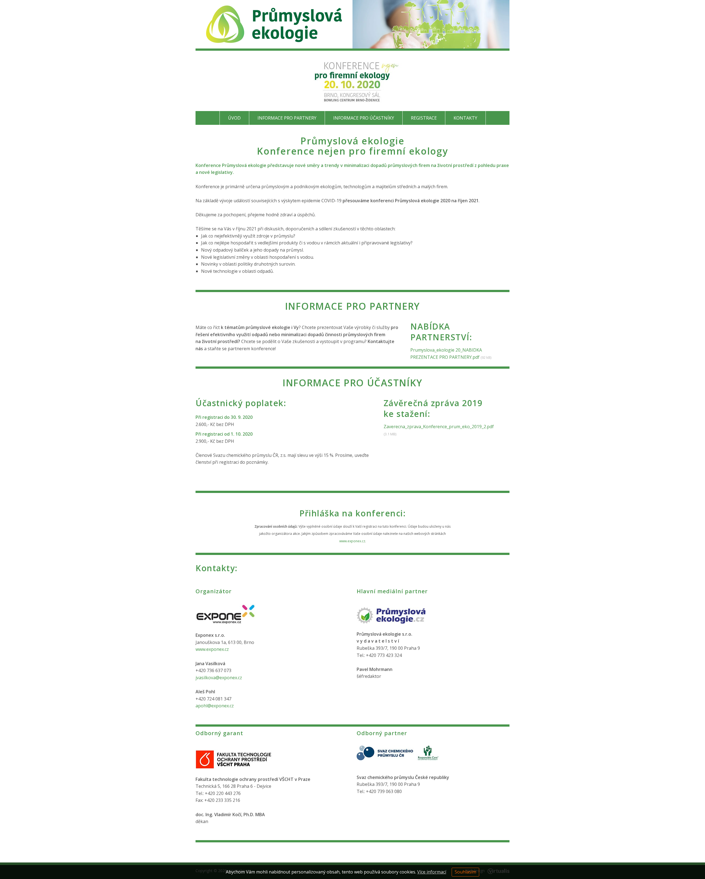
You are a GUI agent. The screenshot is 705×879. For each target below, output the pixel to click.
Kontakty (465, 118)
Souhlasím (465, 872)
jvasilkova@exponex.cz (219, 678)
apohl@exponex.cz (215, 706)
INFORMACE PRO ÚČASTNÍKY (363, 118)
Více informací (431, 872)
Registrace (424, 118)
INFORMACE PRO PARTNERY (286, 118)
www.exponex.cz (352, 541)
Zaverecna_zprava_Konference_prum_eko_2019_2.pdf (439, 427)
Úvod (234, 118)
